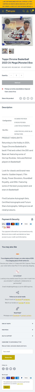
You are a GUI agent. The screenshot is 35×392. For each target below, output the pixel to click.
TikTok (27, 303)
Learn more (20, 383)
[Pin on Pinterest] (24, 98)
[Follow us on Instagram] (7, 368)
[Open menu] (3, 11)
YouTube (21, 303)
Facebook (18, 299)
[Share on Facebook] (20, 98)
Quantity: (5, 75)
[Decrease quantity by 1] (11, 75)
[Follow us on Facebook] (3, 368)
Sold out (17, 82)
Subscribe (8, 357)
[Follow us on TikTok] (14, 368)
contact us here (26, 315)
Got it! (6, 387)
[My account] (27, 11)
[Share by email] (31, 98)
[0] (31, 11)
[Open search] (24, 11)
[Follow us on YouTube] (10, 368)
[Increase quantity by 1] (21, 75)
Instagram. (26, 299)
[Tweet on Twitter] (28, 98)
